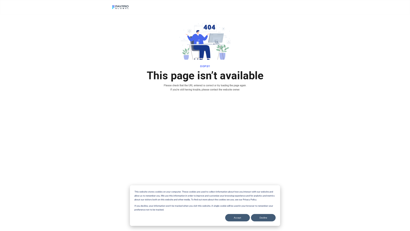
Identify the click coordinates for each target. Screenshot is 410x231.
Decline (263, 217)
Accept (237, 217)
